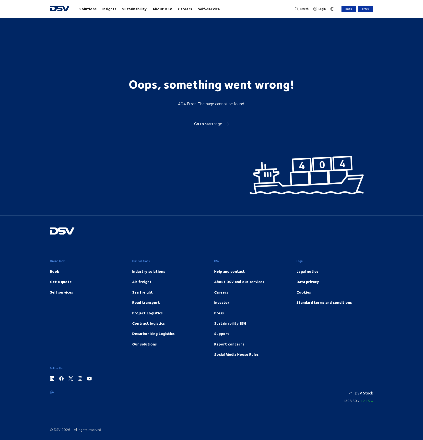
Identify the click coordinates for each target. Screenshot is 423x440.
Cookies (303, 292)
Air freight (142, 282)
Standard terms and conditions (324, 302)
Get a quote (61, 282)
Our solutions (144, 344)
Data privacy (307, 282)
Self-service (209, 9)
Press (219, 313)
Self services (61, 292)
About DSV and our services (239, 282)
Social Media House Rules (236, 354)
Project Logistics (147, 313)
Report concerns (229, 344)
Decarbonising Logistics (153, 333)
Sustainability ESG (230, 323)
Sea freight (142, 292)
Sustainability (134, 9)
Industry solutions (148, 271)
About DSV (162, 9)
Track (365, 9)
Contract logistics (148, 323)
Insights (109, 9)
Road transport (146, 302)
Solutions (87, 9)
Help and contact (229, 271)
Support (221, 333)
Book (348, 9)
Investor (221, 302)
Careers (185, 9)
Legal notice (307, 271)
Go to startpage (208, 123)
